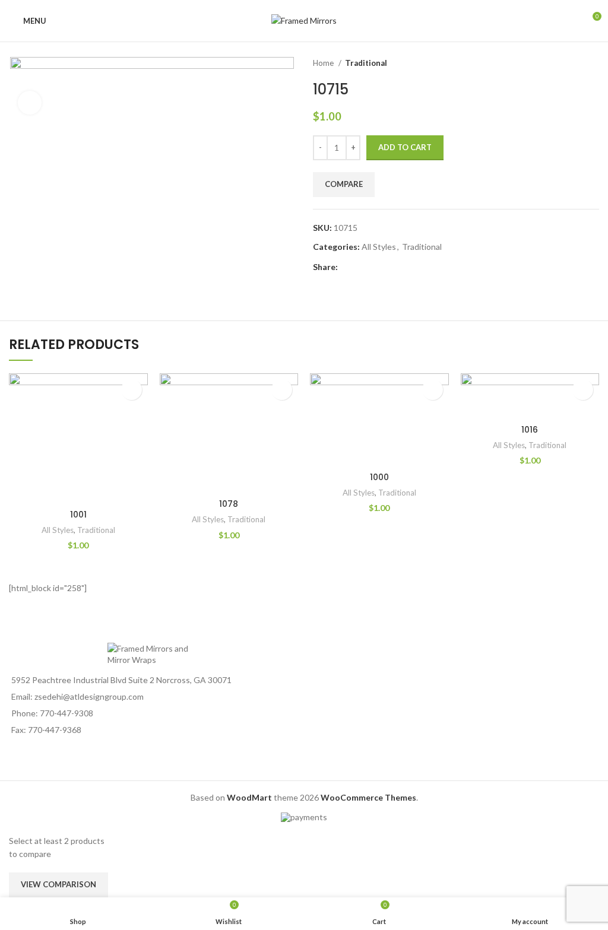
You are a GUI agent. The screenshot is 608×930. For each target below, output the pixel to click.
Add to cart (405, 147)
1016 (529, 430)
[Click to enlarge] (30, 103)
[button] (131, 389)
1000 (379, 477)
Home (324, 63)
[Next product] (593, 63)
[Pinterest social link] (375, 267)
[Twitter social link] (361, 267)
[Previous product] (569, 63)
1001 (78, 514)
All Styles (379, 247)
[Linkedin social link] (388, 267)
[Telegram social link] (402, 267)
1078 (228, 504)
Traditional (366, 63)
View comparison (58, 884)
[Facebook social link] (347, 267)
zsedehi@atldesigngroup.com (89, 696)
